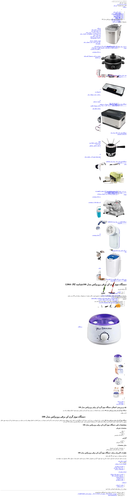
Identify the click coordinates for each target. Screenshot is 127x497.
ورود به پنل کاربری (121, 4)
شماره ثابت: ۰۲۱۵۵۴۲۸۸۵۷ (84, 493)
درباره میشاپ (120, 486)
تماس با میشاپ (119, 485)
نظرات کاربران (119, 404)
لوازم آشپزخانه (117, 12)
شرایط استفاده (119, 477)
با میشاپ (124, 482)
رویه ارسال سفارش (118, 467)
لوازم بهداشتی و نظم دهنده (111, 298)
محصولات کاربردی (116, 20)
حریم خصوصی (119, 478)
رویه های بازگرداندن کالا (117, 475)
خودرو (112, 297)
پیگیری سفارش (119, 480)
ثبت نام (115, 5)
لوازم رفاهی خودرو (113, 299)
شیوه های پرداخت (119, 469)
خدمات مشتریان (122, 471)
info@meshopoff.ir (112, 495)
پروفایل (124, 7)
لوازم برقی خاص (113, 293)
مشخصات (121, 402)
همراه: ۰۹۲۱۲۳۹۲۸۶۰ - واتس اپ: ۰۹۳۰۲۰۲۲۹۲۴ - (103, 493)
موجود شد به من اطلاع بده (120, 297)
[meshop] (108, 294)
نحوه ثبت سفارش (119, 466)
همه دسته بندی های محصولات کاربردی (108, 302)
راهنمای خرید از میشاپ (120, 464)
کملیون (119, 292)
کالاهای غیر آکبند (117, 21)
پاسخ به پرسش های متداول (116, 474)
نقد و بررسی (120, 401)
